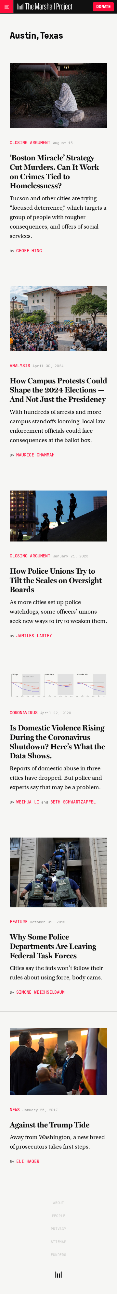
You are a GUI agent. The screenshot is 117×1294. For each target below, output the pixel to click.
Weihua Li (27, 801)
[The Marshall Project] (43, 7)
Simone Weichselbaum (40, 992)
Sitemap (58, 1241)
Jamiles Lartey (34, 635)
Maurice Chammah (35, 454)
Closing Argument (30, 142)
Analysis (20, 365)
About (58, 1202)
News (15, 1109)
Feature (19, 921)
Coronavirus (24, 712)
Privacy (58, 1228)
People (58, 1215)
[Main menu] (6, 7)
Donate (103, 6)
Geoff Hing (29, 250)
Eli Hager (27, 1161)
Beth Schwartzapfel (73, 801)
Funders (58, 1254)
